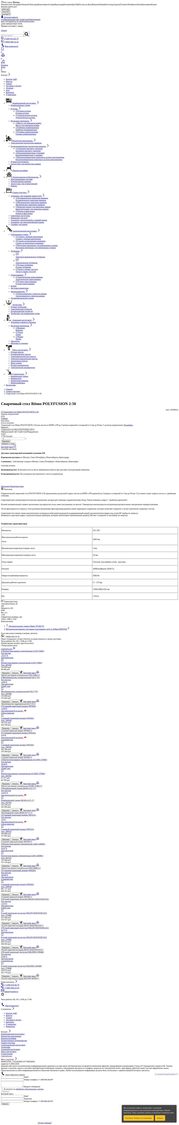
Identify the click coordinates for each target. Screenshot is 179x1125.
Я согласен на (24, 1089)
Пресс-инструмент (8, 1052)
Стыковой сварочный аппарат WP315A (17, 830)
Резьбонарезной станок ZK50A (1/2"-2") (17, 801)
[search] (26, 34)
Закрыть (160, 1118)
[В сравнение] (37, 673)
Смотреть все (6, 1056)
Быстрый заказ (7, 447)
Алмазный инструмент (10, 1049)
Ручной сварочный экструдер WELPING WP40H (21, 967)
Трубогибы (5, 1047)
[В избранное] (15, 447)
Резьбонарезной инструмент (12, 1034)
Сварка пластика (8, 1043)
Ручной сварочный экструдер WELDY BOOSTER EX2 (24, 914)
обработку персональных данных (30, 1089)
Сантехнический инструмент (13, 1045)
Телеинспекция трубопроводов (14, 1041)
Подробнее (128, 425)
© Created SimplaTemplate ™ (166, 1074)
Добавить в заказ (8, 444)
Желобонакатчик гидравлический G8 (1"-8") (19, 692)
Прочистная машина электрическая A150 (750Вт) (21, 664)
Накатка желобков (8, 1038)
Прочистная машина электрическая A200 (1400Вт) (22, 857)
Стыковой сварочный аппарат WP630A (17, 885)
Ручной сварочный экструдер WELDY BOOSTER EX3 (24, 938)
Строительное (7, 1054)
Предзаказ (6, 441)
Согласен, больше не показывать (138, 1118)
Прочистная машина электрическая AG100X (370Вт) (23, 775)
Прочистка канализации (11, 1036)
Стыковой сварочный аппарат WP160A (17, 719)
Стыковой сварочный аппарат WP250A (17, 746)
